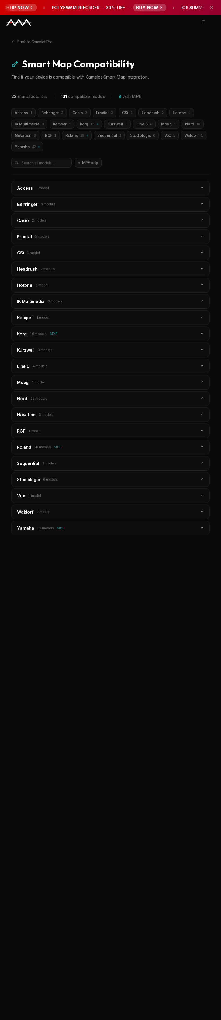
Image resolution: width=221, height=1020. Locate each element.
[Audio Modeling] (18, 22)
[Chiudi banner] (212, 7)
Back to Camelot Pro (34, 41)
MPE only (90, 162)
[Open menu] (203, 22)
